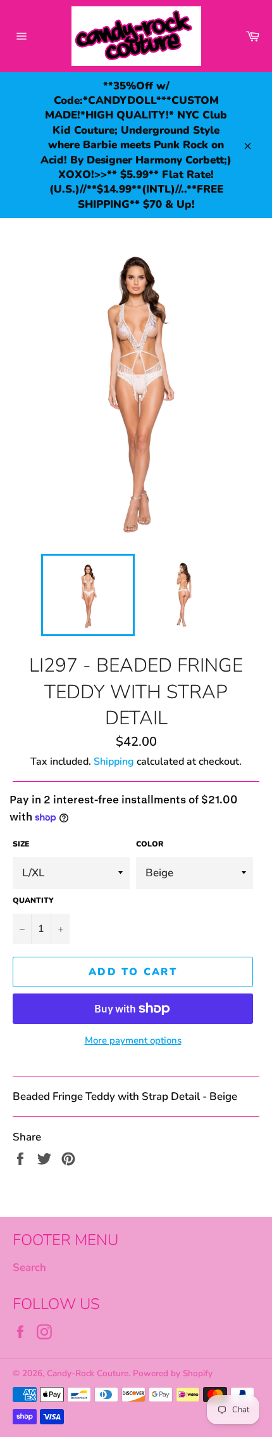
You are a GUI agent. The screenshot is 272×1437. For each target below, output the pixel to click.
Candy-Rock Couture (87, 1373)
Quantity (33, 900)
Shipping (114, 762)
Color (149, 844)
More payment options (133, 1040)
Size (21, 844)
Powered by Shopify (173, 1373)
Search (29, 1267)
